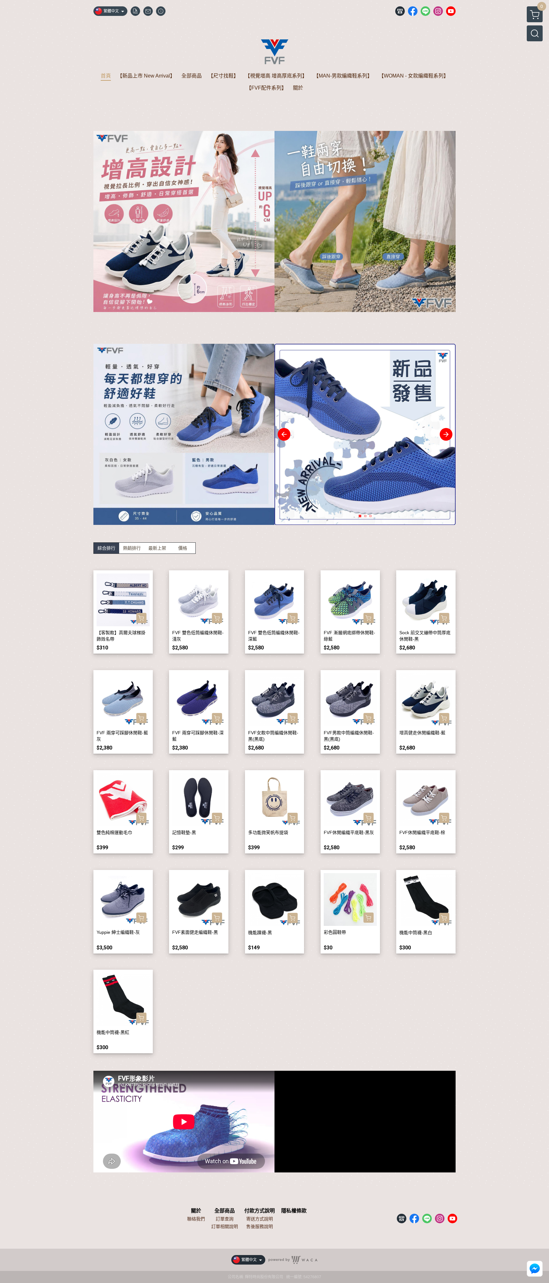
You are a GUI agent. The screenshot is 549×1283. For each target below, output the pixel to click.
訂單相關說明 (224, 1226)
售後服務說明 (259, 1226)
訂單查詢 (225, 1219)
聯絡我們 (196, 1219)
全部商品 (224, 1210)
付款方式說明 (259, 1210)
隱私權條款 (294, 1210)
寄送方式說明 (259, 1219)
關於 (196, 1210)
